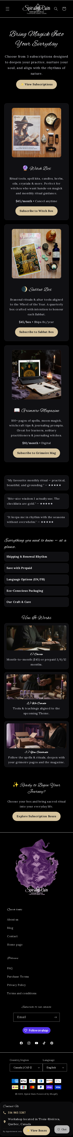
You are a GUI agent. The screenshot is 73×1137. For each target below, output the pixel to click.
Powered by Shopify (47, 1094)
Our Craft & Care (19, 602)
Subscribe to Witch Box (36, 211)
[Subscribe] (55, 1017)
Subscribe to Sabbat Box (36, 332)
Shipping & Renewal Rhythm (27, 556)
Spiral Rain (30, 1094)
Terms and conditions (21, 993)
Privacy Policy (16, 985)
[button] (7, 9)
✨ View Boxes (36, 1130)
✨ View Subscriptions (36, 84)
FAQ (10, 968)
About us (12, 919)
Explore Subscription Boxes (36, 816)
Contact (12, 936)
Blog (10, 928)
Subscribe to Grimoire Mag (36, 453)
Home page (15, 944)
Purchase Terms (18, 976)
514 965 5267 (17, 1112)
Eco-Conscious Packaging (25, 590)
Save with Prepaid (19, 568)
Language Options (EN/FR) (26, 579)
